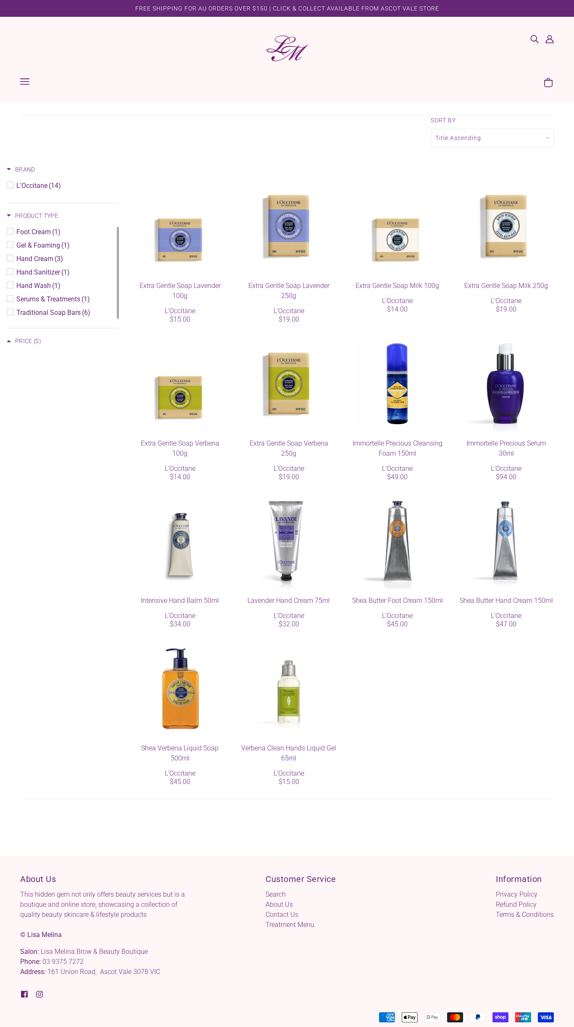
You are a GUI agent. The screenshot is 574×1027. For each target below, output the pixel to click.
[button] (21, 169)
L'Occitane (180, 311)
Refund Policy (516, 904)
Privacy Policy (516, 894)
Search (276, 894)
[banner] (287, 48)
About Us (279, 904)
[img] (534, 38)
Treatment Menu (290, 925)
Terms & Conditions (525, 915)
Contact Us (282, 915)
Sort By (443, 120)
